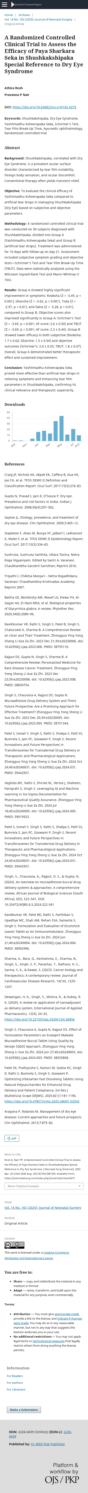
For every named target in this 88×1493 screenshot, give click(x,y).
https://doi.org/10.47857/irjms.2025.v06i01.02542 (42, 1101)
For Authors (15, 1383)
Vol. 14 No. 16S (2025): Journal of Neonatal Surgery (38, 19)
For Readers (15, 1376)
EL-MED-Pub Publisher (48, 1444)
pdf (13, 1138)
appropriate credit (67, 1314)
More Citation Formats (23, 1186)
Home (9, 15)
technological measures (49, 1341)
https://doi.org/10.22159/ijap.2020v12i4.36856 (40, 1019)
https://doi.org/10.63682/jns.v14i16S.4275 (44, 107)
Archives (24, 15)
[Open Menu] (4, 4)
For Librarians (16, 1389)
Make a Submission (24, 1410)
